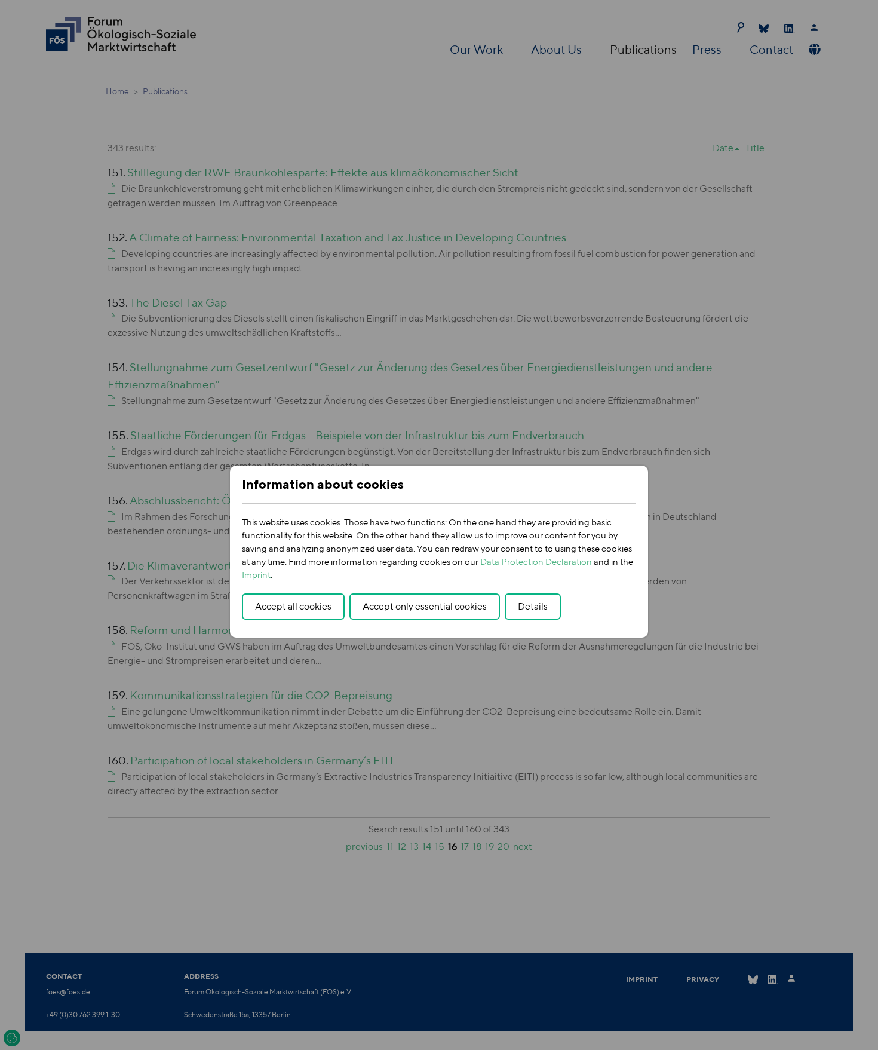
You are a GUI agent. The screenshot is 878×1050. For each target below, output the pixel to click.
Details (533, 606)
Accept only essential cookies (425, 606)
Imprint (256, 575)
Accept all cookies (293, 606)
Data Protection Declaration (536, 561)
